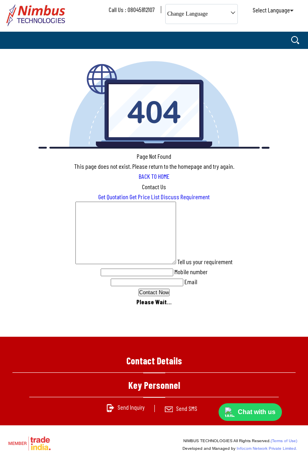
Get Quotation (113, 196)
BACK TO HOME (154, 176)
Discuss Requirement (185, 196)
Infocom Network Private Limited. (267, 448)
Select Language (271, 10)
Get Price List (145, 196)
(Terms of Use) (284, 441)
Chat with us (257, 411)
